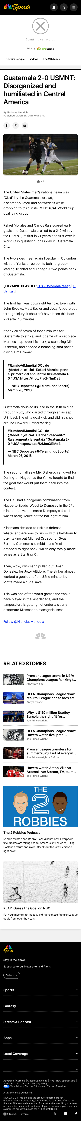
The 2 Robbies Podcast (21, 833)
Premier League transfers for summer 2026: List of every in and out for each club (50, 751)
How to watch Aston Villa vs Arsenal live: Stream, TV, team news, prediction (50, 770)
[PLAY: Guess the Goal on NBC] (40, 882)
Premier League (15, 58)
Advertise (8, 1080)
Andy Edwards (35, 683)
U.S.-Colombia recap (53, 286)
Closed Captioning (37, 1080)
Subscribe (12, 975)
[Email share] (25, 125)
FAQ (52, 1080)
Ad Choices (23, 1083)
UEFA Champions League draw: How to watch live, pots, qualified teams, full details (51, 733)
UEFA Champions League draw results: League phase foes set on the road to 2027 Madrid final (52, 696)
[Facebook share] (6, 125)
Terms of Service (56, 1086)
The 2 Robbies (51, 58)
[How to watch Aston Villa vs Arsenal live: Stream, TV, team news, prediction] (13, 771)
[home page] (17, 7)
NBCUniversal (25, 1092)
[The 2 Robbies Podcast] (40, 806)
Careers (20, 1080)
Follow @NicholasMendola (23, 622)
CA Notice (39, 1086)
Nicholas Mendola (17, 112)
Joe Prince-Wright (37, 720)
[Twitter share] (15, 125)
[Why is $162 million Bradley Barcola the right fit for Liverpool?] (13, 716)
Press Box (9, 1083)
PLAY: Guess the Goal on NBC (26, 908)
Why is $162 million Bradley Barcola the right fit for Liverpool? (48, 714)
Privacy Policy (39, 1083)
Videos (34, 58)
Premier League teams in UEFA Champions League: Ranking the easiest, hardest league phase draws (52, 678)
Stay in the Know (14, 959)
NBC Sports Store (65, 1080)
